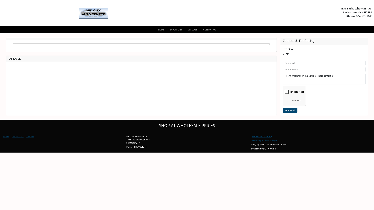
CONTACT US (209, 29)
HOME (161, 29)
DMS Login (257, 140)
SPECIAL (30, 136)
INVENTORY (176, 29)
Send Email (290, 110)
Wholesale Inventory (262, 136)
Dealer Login (271, 140)
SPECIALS (192, 29)
